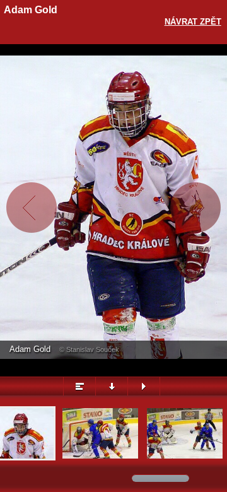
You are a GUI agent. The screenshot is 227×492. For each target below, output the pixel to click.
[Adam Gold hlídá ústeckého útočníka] (100, 457)
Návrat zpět (193, 21)
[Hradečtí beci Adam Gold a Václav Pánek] (184, 457)
